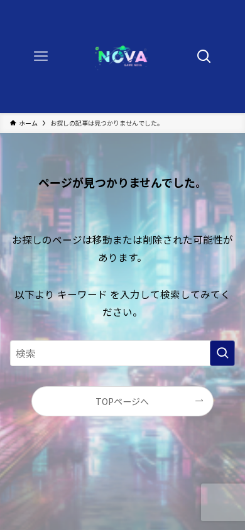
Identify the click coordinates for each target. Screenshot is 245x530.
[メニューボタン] (41, 56)
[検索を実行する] (222, 353)
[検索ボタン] (204, 56)
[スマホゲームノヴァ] (122, 56)
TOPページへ (122, 401)
